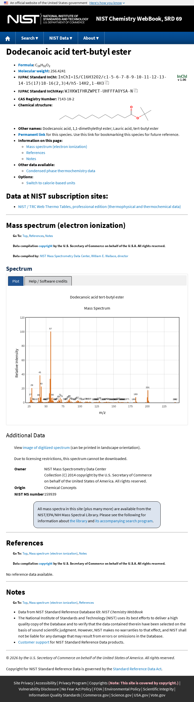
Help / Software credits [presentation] (48, 281)
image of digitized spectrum (46, 447)
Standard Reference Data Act (137, 668)
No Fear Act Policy (76, 688)
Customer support (33, 642)
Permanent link (31, 134)
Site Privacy (23, 682)
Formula (25, 64)
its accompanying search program (124, 520)
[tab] (15, 281)
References (35, 152)
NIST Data (59, 38)
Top (25, 236)
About (89, 38)
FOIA (98, 688)
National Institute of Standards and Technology (48, 18)
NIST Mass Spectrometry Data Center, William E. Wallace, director (84, 256)
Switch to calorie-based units (50, 182)
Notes (31, 158)
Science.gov (121, 694)
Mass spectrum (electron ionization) (56, 146)
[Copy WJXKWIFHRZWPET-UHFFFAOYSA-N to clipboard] (136, 92)
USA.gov (141, 694)
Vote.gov (158, 694)
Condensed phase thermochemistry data (60, 170)
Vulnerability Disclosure (39, 688)
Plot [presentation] (15, 281)
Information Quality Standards (55, 694)
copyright (46, 246)
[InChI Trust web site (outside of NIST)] (182, 80)
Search (28, 38)
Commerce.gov (96, 694)
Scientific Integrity (158, 688)
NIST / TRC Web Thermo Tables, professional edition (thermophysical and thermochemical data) (99, 206)
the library (78, 520)
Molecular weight (33, 70)
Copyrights (98, 682)
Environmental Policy (122, 688)
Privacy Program (73, 682)
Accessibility (46, 682)
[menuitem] (8, 38)
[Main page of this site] (8, 38)
